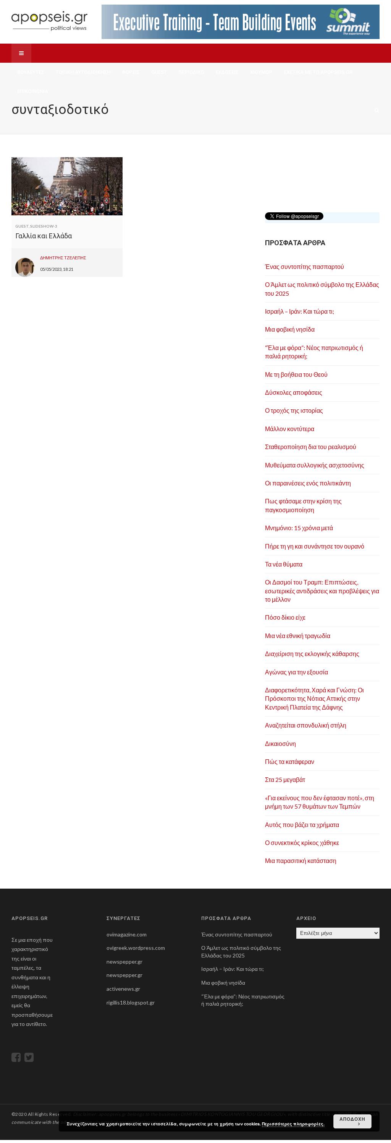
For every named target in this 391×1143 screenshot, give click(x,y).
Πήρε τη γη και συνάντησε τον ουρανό (314, 546)
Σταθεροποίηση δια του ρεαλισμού (310, 446)
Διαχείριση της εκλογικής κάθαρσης (312, 653)
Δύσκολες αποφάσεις (293, 392)
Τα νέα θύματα (283, 564)
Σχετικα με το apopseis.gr (318, 72)
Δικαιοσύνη (280, 743)
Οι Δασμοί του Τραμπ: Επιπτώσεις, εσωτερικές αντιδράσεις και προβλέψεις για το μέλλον (322, 590)
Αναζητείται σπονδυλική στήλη (305, 725)
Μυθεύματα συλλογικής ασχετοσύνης (314, 465)
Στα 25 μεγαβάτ (285, 779)
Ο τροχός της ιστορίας (294, 410)
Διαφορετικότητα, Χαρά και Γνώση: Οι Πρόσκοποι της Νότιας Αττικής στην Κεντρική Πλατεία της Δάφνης (314, 698)
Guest (159, 72)
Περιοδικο (191, 72)
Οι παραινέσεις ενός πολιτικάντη (308, 483)
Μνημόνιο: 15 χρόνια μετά (299, 527)
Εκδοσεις (227, 72)
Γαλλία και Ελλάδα (43, 236)
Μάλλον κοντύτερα (289, 428)
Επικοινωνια (32, 91)
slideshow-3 (43, 226)
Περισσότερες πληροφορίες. (293, 1124)
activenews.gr (123, 988)
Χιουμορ (261, 72)
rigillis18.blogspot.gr (131, 1002)
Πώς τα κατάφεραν (289, 761)
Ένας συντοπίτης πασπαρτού (304, 266)
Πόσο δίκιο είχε (285, 617)
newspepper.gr (124, 961)
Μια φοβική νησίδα (290, 329)
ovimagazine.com (127, 934)
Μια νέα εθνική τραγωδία (297, 635)
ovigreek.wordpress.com (136, 947)
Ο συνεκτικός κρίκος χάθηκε (302, 842)
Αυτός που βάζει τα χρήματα (302, 824)
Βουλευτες (30, 72)
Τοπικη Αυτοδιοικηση (83, 72)
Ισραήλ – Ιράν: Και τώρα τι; (299, 311)
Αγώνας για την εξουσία (296, 672)
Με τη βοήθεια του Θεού (296, 374)
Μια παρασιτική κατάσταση (300, 860)
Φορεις (131, 72)
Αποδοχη (352, 1118)
